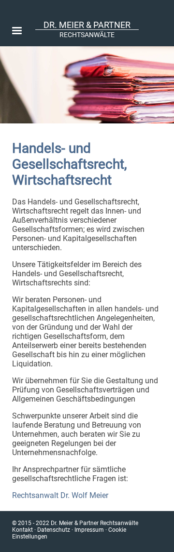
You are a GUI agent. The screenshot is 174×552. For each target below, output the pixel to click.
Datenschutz (53, 529)
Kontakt (22, 529)
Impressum (89, 529)
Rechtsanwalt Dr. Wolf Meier (60, 495)
